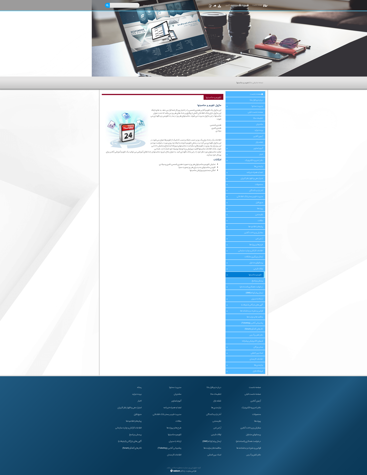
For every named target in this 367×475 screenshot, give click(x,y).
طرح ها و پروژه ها (174, 428)
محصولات (256, 414)
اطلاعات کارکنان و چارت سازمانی (128, 428)
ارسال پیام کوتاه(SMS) (211, 441)
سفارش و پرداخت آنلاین (250, 428)
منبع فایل (138, 414)
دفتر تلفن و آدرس (253, 455)
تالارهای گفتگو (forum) (132, 448)
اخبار (140, 401)
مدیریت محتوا (175, 387)
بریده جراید (137, 394)
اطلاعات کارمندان (174, 455)
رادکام (182, 471)
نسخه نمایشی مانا (256, 82)
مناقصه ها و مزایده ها (212, 448)
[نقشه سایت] (219, 6)
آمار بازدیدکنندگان (213, 414)
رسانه (139, 387)
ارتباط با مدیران (175, 441)
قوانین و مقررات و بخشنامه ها (248, 448)
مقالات (178, 421)
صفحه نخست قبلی (253, 394)
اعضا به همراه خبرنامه (172, 407)
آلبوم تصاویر (176, 401)
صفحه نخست (255, 387)
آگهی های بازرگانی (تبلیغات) (130, 441)
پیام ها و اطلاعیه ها (134, 421)
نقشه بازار (217, 401)
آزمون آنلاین (255, 401)
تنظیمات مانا (215, 394)
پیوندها (257, 421)
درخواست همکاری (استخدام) (248, 441)
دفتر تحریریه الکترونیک (251, 407)
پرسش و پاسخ (135, 434)
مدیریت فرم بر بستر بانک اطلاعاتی (167, 414)
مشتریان (177, 394)
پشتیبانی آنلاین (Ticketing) (169, 448)
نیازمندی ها (216, 407)
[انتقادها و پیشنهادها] (210, 6)
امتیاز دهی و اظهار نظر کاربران (129, 407)
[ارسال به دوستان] (215, 6)
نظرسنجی (216, 421)
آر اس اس (217, 428)
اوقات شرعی (216, 434)
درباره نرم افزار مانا (214, 387)
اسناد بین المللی (214, 455)
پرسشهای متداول (253, 434)
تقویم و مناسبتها (174, 434)
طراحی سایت (191, 471)
